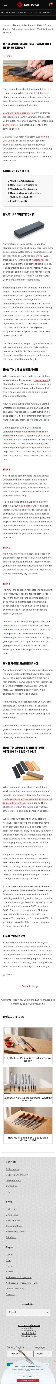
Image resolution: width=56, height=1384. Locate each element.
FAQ (8, 1191)
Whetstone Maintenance (23, 189)
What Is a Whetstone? (22, 181)
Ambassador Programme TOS (21, 1283)
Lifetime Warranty (15, 1288)
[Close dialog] (55, 1361)
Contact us (11, 1186)
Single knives (13, 1215)
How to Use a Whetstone (23, 185)
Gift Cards (11, 1237)
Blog (8, 1260)
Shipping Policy (29, 1336)
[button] (51, 5)
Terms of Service (29, 1328)
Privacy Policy (29, 1330)
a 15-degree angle (29, 505)
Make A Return (13, 1180)
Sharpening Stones (16, 1231)
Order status (12, 1169)
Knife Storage (13, 1220)
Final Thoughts (18, 201)
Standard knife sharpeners (18, 113)
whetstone (11, 125)
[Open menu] (5, 5)
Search (9, 1271)
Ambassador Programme (19, 1277)
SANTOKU (31, 4)
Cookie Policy (29, 1333)
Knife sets (11, 1209)
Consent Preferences (29, 1325)
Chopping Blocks (14, 1226)
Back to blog (30, 986)
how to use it (41, 380)
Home (9, 1255)
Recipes (10, 1266)
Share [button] (9, 56)
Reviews (10, 1294)
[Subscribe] (46, 1312)
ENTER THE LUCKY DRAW (28, 1380)
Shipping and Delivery (17, 1175)
